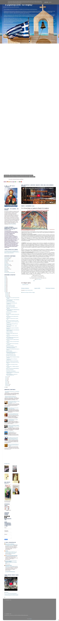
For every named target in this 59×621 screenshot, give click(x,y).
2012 (5, 387)
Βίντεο (5, 262)
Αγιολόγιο (5, 259)
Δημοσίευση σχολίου (25, 284)
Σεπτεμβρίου (7, 296)
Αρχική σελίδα (7, 175)
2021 (5, 281)
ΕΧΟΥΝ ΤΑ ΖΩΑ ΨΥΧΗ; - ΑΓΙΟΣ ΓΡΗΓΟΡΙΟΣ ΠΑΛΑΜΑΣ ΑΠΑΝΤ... (12, 300)
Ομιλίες (5, 270)
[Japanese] (17, 181)
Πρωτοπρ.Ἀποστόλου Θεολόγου (9, 272)
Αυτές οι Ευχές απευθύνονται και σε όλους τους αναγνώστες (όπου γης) (13, 414)
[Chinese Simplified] (21, 181)
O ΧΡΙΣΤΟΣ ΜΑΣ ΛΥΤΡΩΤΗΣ (10, 301)
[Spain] (9, 181)
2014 (5, 290)
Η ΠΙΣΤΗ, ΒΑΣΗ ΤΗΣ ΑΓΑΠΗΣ (10, 306)
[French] (6, 181)
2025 (5, 276)
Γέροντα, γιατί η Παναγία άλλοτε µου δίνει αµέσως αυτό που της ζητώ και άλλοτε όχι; (13, 445)
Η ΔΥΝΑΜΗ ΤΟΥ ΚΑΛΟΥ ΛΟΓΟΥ (11, 355)
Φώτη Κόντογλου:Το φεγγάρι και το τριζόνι (12, 320)
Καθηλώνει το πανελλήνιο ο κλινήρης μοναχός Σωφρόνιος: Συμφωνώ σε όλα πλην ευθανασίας (13, 426)
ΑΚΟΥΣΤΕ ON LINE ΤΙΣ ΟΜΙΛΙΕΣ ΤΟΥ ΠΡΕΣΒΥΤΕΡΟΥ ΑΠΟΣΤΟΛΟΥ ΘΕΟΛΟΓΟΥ (16, 176)
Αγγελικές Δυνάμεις (7, 257)
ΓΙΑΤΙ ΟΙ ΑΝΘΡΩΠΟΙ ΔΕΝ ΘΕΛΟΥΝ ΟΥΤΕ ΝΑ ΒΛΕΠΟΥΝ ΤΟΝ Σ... (12, 338)
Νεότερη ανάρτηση (25, 288)
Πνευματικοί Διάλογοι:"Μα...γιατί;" (11, 354)
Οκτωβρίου (7, 295)
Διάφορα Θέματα (6, 264)
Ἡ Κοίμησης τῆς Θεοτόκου (10, 369)
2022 (5, 280)
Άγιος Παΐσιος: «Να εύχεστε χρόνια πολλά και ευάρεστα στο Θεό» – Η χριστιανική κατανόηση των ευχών (13, 438)
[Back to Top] (58, 620)
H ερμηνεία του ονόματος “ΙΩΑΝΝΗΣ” (11, 311)
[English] (4, 181)
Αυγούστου (7, 376)
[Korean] (18, 181)
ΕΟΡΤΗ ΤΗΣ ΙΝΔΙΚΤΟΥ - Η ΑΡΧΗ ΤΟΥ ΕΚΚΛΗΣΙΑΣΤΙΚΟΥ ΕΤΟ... (11, 374)
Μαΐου (6, 380)
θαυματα (5, 266)
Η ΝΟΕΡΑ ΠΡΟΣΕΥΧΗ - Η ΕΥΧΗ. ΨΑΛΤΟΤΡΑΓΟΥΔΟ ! (13, 420)
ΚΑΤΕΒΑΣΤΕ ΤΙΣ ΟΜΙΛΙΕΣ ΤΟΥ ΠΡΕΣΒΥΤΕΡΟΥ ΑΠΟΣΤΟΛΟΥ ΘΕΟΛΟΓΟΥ (21, 175)
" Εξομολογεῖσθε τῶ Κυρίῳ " (18, 4)
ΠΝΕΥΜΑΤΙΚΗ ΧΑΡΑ (8, 565)
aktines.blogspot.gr (39, 279)
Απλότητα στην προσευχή (9, 345)
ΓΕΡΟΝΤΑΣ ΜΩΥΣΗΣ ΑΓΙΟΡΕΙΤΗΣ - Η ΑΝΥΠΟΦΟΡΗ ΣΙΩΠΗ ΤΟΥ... (11, 352)
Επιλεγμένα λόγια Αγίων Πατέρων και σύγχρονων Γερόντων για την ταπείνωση (11, 397)
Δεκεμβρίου (7, 292)
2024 (5, 277)
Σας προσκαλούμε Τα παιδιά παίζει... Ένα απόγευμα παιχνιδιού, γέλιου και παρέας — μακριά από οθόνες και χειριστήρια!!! (11, 552)
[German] (7, 181)
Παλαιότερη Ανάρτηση (50, 288)
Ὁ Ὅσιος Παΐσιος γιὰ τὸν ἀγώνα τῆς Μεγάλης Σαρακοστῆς (13, 408)
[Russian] (14, 181)
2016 (5, 287)
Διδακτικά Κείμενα (7, 265)
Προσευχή (5, 271)
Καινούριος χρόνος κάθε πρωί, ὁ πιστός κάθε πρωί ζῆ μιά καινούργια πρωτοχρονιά (13, 402)
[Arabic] (20, 181)
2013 (5, 291)
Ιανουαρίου (7, 385)
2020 (5, 282)
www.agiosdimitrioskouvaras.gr (10, 571)
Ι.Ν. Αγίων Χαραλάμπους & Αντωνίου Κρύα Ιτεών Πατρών (11, 561)
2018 (5, 285)
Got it (50, 2)
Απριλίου (6, 381)
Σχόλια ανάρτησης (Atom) (29, 290)
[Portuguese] (15, 181)
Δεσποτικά (5, 263)
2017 (5, 286)
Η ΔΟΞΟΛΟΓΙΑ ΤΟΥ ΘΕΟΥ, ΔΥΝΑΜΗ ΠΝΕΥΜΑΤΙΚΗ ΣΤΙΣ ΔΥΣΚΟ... (11, 347)
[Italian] (10, 181)
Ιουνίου (6, 379)
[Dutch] (12, 181)
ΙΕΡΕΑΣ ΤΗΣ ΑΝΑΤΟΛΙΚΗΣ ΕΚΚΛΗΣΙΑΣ (11, 555)
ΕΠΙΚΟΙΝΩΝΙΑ (32, 176)
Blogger (30, 618)
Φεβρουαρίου (7, 384)
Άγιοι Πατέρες (6, 258)
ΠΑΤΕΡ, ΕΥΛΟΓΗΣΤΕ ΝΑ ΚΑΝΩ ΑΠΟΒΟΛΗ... (12, 368)
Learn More (46, 2)
